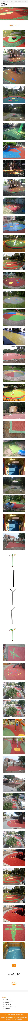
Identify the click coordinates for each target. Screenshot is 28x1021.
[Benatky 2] (14, 131)
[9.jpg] (14, 671)
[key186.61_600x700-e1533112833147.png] (14, 615)
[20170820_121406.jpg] (14, 820)
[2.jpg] (14, 764)
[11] (14, 168)
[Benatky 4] (14, 448)
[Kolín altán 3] (14, 522)
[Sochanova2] (14, 299)
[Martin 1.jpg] (14, 261)
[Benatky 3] (14, 392)
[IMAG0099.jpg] (14, 57)
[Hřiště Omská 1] (14, 75)
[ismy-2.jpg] (14, 597)
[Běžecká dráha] (14, 336)
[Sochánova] (14, 280)
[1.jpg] (14, 783)
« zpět (14, 965)
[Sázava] (14, 354)
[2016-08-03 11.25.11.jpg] (14, 727)
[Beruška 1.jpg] (14, 38)
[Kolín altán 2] (14, 466)
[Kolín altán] (14, 950)
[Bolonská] (14, 485)
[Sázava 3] (14, 410)
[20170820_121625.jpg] (14, 690)
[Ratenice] (14, 541)
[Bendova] (14, 317)
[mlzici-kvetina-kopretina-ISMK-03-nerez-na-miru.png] (14, 559)
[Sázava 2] (14, 429)
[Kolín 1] (14, 206)
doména (18, 1017)
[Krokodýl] (14, 932)
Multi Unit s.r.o (12, 1014)
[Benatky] (14, 243)
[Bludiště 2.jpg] (14, 857)
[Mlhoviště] (14, 112)
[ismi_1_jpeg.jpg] (14, 578)
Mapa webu (20, 1014)
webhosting (24, 1017)
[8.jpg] (14, 652)
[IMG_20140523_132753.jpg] (14, 150)
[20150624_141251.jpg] (14, 94)
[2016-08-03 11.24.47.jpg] (14, 745)
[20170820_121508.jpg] (14, 801)
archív (14, 982)
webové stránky (9, 1017)
